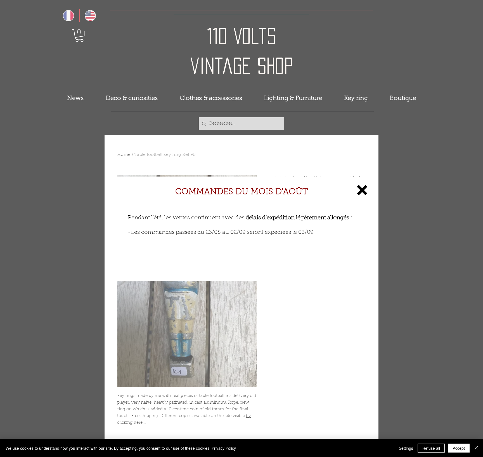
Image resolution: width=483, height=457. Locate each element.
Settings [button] (406, 448)
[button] (362, 190)
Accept (459, 448)
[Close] (476, 448)
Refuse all (431, 448)
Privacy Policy (224, 448)
